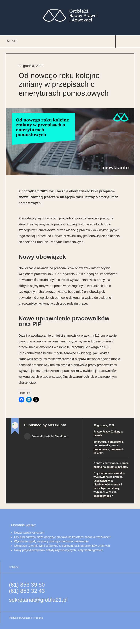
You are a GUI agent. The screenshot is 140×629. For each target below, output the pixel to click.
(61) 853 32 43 (27, 591)
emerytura (100, 441)
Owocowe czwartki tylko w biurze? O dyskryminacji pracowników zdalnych (62, 545)
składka (98, 453)
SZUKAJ (14, 566)
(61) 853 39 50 (27, 585)
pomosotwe (115, 441)
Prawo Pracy (102, 431)
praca (114, 445)
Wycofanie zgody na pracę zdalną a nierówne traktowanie (51, 541)
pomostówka (102, 445)
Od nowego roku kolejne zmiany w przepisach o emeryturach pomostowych (64, 84)
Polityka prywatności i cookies (26, 617)
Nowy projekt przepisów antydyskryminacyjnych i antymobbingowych (58, 550)
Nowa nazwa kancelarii (29, 532)
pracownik (117, 449)
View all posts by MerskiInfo (50, 436)
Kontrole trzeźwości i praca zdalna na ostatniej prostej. (111, 464)
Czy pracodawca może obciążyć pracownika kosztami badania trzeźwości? (63, 537)
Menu (12, 41)
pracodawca (101, 449)
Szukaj (124, 41)
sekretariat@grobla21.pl (38, 600)
